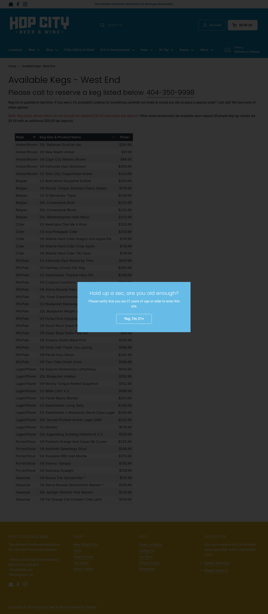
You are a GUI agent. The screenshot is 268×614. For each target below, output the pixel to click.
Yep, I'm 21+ (134, 318)
